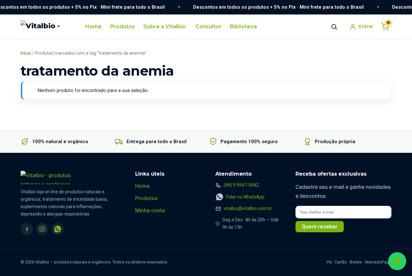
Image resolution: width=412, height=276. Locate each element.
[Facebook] (27, 229)
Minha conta (150, 210)
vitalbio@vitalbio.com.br (248, 208)
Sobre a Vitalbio (164, 26)
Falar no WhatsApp (245, 196)
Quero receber (319, 227)
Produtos (122, 26)
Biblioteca (243, 26)
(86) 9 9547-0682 (241, 185)
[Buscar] (334, 27)
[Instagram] (42, 229)
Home (93, 26)
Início (26, 53)
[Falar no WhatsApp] (397, 261)
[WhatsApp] (58, 229)
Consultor (208, 26)
